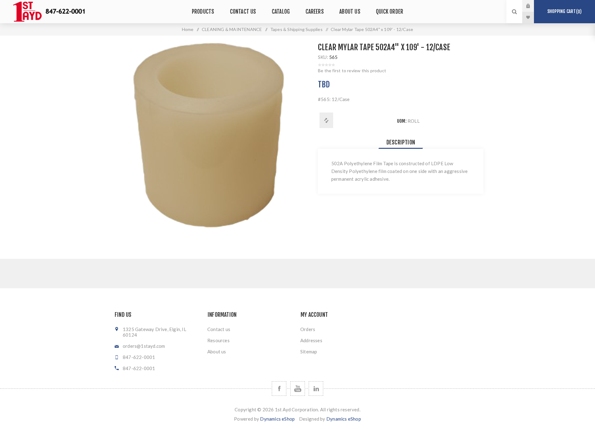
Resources (218, 340)
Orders (307, 329)
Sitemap (308, 351)
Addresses (311, 340)
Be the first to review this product (352, 70)
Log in (532, 6)
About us (216, 351)
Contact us (218, 329)
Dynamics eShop (277, 419)
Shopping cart (563, 11)
